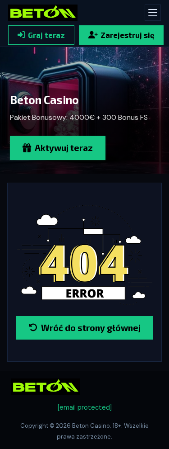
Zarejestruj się (127, 34)
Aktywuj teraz (64, 147)
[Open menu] (153, 13)
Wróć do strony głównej (91, 327)
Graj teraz (46, 34)
